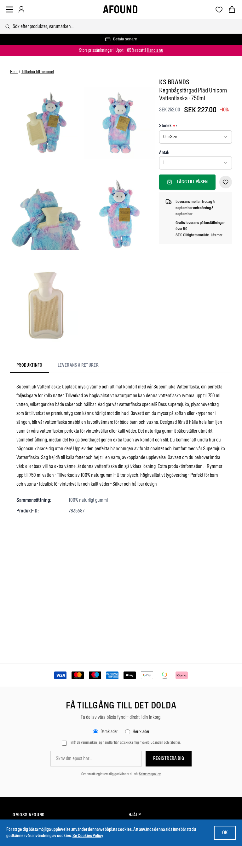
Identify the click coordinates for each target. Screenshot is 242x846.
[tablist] (57, 366)
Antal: (164, 152)
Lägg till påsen (192, 182)
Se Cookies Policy (87, 835)
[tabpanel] (121, 448)
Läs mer (216, 235)
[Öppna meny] (9, 9)
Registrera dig (168, 758)
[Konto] (21, 9)
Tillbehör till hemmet (37, 71)
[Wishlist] (219, 9)
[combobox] (121, 26)
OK (225, 833)
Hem (14, 71)
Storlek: (168, 126)
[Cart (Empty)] (232, 9)
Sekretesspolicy (150, 774)
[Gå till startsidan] (120, 10)
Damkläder (109, 731)
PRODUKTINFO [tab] (29, 365)
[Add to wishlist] (225, 182)
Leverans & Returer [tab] (78, 365)
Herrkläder (141, 731)
